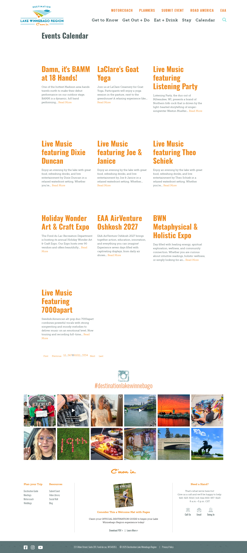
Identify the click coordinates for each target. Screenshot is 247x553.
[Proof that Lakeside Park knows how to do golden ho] (174, 410)
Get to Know (105, 20)
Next (92, 356)
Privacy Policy (167, 547)
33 (83, 355)
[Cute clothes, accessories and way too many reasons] (73, 410)
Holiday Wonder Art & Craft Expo (65, 222)
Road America (202, 10)
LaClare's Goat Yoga (118, 73)
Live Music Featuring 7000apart (57, 301)
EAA (223, 10)
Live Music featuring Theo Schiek (174, 152)
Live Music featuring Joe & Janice (119, 152)
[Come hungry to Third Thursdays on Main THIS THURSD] (40, 444)
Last (101, 356)
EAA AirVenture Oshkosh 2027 (119, 222)
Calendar (205, 20)
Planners (147, 10)
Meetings (27, 495)
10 (76, 355)
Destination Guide (31, 491)
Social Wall (53, 499)
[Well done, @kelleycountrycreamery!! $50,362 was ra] (40, 410)
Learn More (132, 530)
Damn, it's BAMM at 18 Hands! (66, 73)
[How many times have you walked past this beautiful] (140, 444)
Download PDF (115, 530)
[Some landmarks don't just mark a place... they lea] (207, 444)
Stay (186, 20)
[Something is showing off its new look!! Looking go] (174, 444)
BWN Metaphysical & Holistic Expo (175, 226)
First (45, 356)
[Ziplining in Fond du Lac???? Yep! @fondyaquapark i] (140, 410)
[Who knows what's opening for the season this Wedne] (73, 444)
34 (86, 355)
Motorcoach (122, 10)
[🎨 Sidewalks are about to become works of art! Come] (207, 410)
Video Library (54, 495)
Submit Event (173, 10)
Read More (65, 102)
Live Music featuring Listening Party (175, 77)
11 (79, 355)
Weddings (28, 503)
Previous (56, 356)
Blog (51, 503)
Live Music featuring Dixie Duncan (63, 152)
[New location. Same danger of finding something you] (107, 410)
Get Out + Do (136, 20)
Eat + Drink (166, 20)
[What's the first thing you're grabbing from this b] (107, 444)
